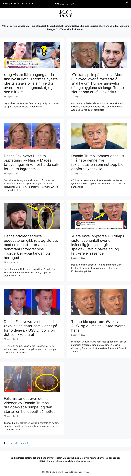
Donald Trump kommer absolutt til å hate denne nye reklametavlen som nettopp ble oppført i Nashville (97, 162)
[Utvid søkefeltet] (126, 4)
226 (16, 443)
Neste (24, 443)
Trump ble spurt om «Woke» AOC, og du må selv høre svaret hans (98, 325)
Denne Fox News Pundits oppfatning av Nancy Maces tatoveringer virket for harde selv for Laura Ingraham (31, 162)
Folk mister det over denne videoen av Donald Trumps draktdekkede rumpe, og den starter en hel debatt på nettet (29, 405)
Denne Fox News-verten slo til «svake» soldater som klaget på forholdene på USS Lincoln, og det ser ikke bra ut (30, 328)
